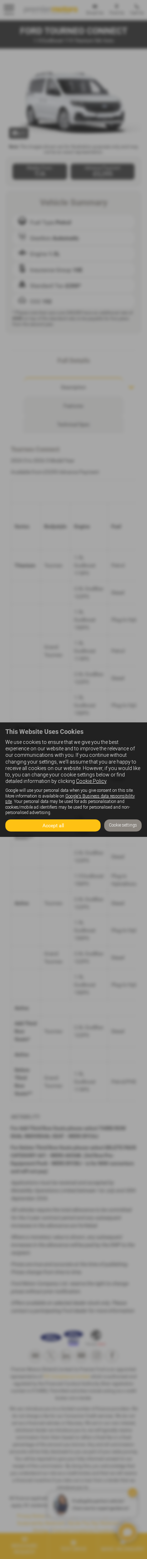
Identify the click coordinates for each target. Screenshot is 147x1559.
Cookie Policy (91, 781)
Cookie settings (123, 825)
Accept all (53, 825)
